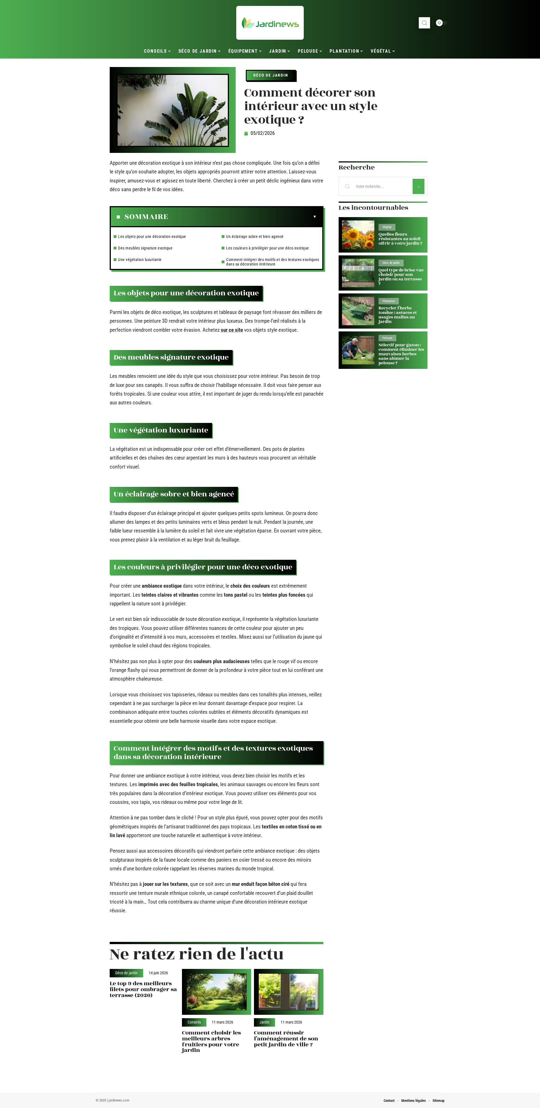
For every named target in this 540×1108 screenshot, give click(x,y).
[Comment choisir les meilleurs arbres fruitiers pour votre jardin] (217, 992)
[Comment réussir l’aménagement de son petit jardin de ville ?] (289, 992)
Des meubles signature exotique (145, 248)
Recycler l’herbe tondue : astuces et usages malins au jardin (398, 315)
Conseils (194, 1022)
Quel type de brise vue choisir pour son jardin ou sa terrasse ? (401, 277)
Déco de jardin (270, 75)
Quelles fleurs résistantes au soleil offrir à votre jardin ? (400, 239)
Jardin (264, 1022)
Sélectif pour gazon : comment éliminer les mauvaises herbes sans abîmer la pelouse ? (401, 354)
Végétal (387, 227)
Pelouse (387, 338)
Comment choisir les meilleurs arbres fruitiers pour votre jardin (211, 1041)
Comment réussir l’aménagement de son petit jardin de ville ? (286, 1038)
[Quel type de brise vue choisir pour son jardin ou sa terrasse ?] (358, 273)
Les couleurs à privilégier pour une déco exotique (267, 248)
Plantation (388, 301)
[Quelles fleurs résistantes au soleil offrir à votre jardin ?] (358, 234)
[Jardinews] (270, 23)
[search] (424, 22)
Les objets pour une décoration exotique (152, 236)
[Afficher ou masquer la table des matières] (242, 216)
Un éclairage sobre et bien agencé (255, 236)
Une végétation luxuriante (140, 259)
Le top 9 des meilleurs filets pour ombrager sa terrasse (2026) (143, 989)
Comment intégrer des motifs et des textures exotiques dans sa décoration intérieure (272, 261)
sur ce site (232, 330)
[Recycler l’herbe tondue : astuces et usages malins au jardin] (358, 311)
